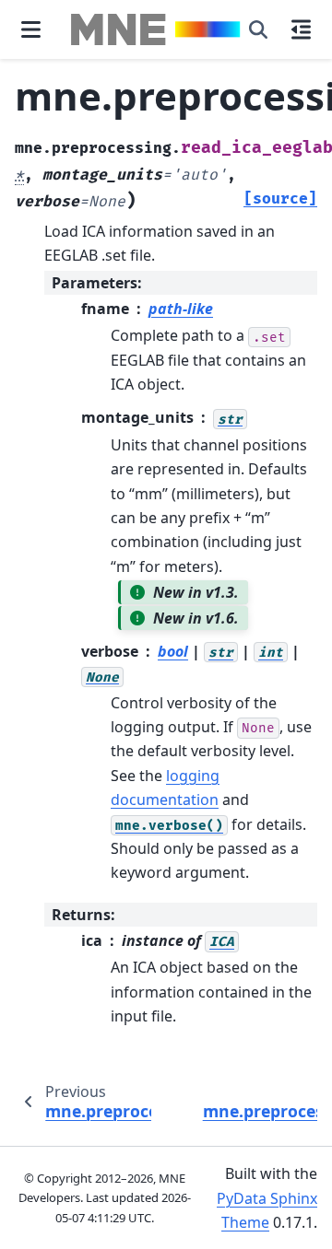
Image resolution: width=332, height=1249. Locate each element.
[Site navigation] (31, 29)
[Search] (258, 29)
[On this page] (300, 29)
